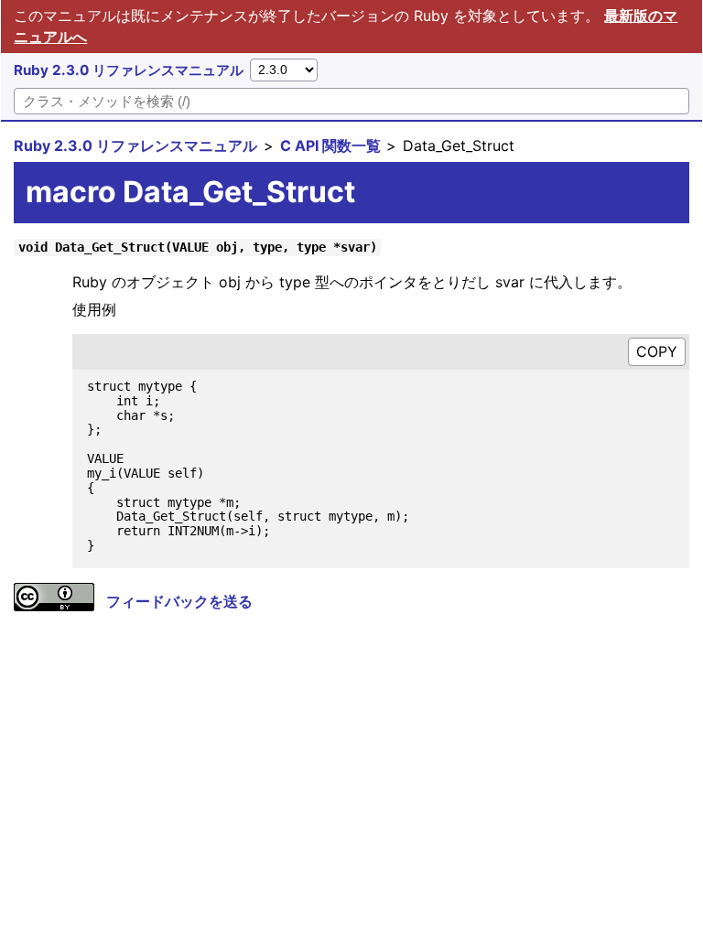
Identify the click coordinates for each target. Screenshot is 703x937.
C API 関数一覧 (330, 145)
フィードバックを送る (179, 601)
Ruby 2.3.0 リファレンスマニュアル (128, 70)
